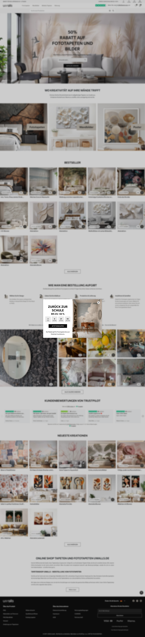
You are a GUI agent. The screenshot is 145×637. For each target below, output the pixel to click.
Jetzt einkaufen (58, 326)
